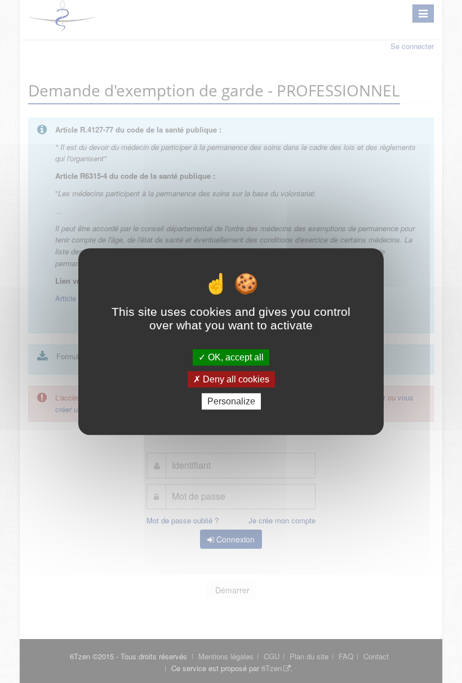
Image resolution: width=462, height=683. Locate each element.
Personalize (231, 401)
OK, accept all (235, 357)
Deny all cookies (235, 379)
